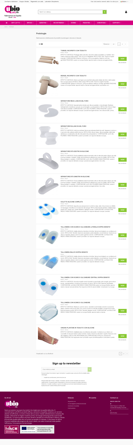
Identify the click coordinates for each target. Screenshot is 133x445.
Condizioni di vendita (73, 406)
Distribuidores (71, 408)
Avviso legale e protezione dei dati (77, 403)
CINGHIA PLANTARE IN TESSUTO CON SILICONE (77, 328)
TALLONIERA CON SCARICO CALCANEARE (75, 302)
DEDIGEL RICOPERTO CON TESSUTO (73, 76)
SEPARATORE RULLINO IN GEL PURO (73, 126)
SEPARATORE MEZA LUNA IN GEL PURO (74, 101)
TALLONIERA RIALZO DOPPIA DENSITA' (74, 252)
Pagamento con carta (37, 1)
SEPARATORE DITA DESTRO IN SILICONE (75, 151)
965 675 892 (113, 412)
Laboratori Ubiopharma (52, 1)
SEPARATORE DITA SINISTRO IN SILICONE (75, 176)
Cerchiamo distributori (11, 1)
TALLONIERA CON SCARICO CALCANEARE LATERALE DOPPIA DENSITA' (85, 227)
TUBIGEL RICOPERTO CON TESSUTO (74, 50)
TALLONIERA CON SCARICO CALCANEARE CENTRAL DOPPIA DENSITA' (85, 277)
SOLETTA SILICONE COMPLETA (72, 202)
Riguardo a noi (72, 401)
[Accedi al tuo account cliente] (126, 12)
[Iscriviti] (89, 369)
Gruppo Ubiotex (24, 1)
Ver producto (122, 62)
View (122, 59)
